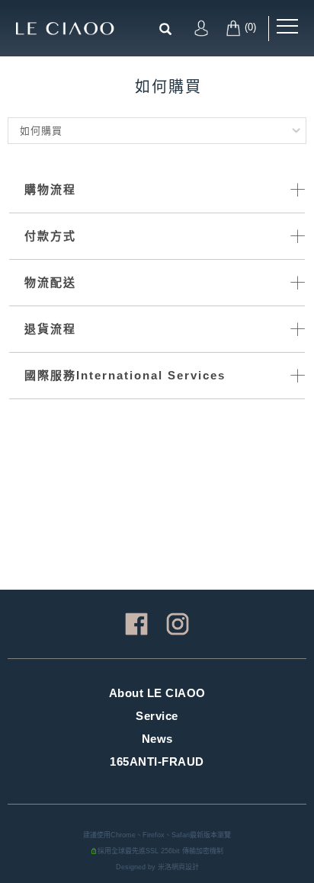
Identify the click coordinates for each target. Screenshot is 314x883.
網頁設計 (185, 867)
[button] (169, 25)
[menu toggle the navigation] (287, 26)
